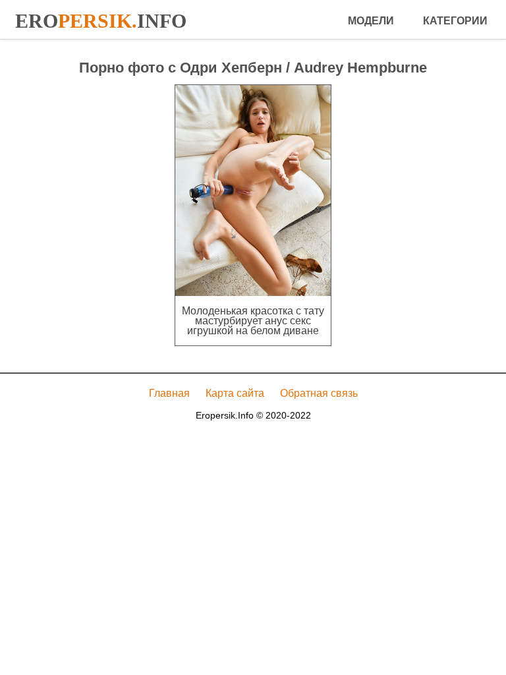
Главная (169, 393)
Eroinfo (100, 21)
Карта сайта (235, 393)
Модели (371, 20)
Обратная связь (319, 393)
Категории (455, 20)
